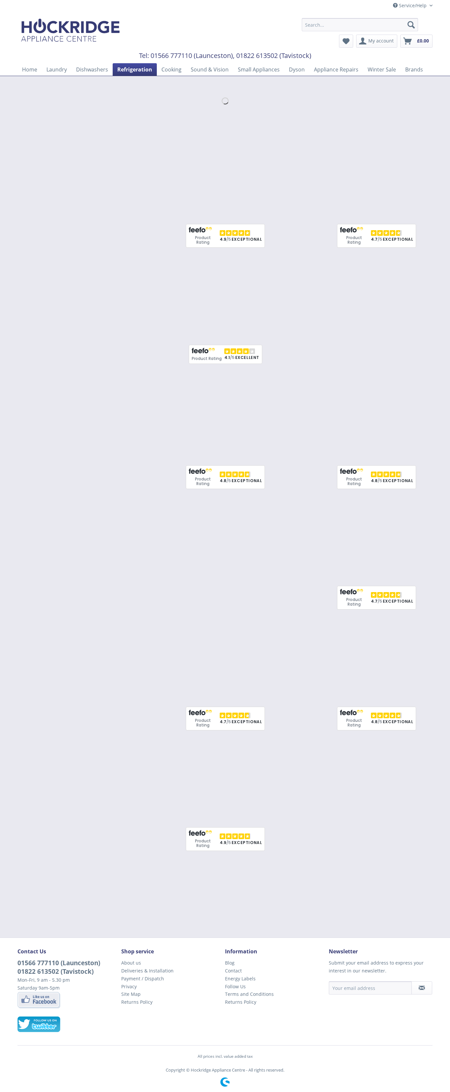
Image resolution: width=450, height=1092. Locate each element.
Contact (233, 971)
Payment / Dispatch (142, 978)
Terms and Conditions (249, 994)
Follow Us (235, 986)
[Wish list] (346, 41)
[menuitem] (360, 24)
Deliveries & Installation (147, 971)
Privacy (129, 986)
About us (131, 963)
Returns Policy (137, 1002)
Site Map (131, 994)
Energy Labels (240, 978)
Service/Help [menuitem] (413, 5)
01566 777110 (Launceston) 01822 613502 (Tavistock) (58, 967)
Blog (230, 963)
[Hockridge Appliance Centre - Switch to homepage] (70, 31)
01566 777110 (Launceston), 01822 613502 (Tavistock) (231, 55)
